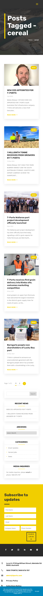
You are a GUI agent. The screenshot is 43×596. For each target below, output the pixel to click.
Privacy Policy (12, 581)
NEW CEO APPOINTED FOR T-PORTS (18, 409)
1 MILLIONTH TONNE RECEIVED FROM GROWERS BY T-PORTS (21, 155)
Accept (37, 591)
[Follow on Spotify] (37, 549)
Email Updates (13, 448)
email (28, 472)
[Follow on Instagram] (18, 549)
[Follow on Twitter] (12, 549)
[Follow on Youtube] (31, 549)
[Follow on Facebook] (6, 549)
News (34, 67)
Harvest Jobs (12, 452)
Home (30, 40)
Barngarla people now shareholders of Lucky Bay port (21, 348)
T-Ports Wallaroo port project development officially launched (18, 220)
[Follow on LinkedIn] (24, 549)
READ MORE (11, 115)
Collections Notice (14, 586)
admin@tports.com (14, 575)
